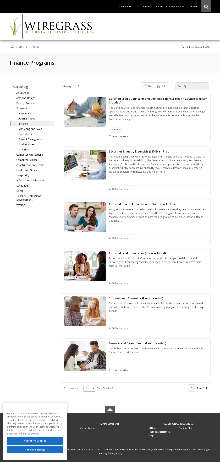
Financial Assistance (159, 431)
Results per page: (73, 388)
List (150, 86)
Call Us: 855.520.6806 (195, 46)
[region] (35, 431)
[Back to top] (110, 425)
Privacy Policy (115, 453)
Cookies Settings (35, 449)
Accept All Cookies (35, 440)
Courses (23, 46)
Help (151, 435)
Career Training (88, 428)
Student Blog (185, 428)
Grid (164, 86)
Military (152, 428)
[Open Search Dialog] (206, 6)
